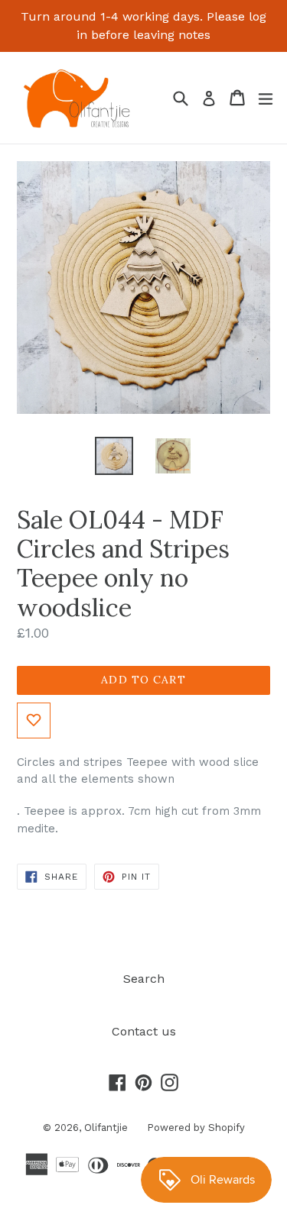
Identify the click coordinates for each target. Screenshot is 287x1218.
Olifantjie (106, 1127)
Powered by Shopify (196, 1127)
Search (144, 978)
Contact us (144, 1031)
